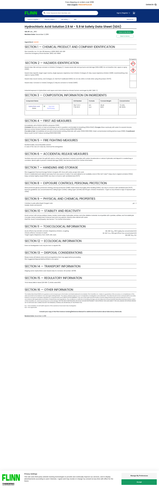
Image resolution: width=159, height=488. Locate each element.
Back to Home (124, 36)
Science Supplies (33, 19)
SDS (75, 19)
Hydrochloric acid (34, 106)
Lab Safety (64, 19)
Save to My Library (125, 32)
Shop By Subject (50, 19)
